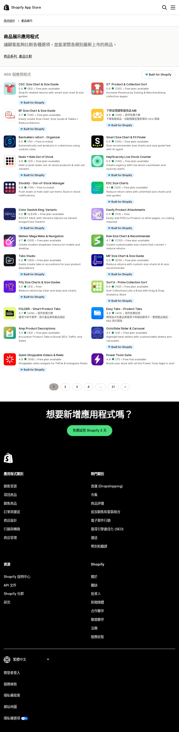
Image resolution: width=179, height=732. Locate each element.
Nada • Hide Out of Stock (36, 157)
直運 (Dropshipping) (107, 486)
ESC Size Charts (117, 183)
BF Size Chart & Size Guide (37, 110)
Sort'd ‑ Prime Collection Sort (126, 282)
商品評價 (97, 503)
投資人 (96, 594)
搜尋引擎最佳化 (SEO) (107, 529)
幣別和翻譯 (99, 546)
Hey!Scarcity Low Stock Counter (128, 157)
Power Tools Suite (118, 355)
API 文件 (10, 585)
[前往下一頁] (125, 386)
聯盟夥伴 (97, 619)
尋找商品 (10, 495)
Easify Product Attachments (125, 210)
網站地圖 (10, 707)
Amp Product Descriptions (37, 328)
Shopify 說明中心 (17, 577)
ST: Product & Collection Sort (126, 84)
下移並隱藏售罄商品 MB (121, 110)
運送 (94, 538)
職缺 (94, 585)
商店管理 (10, 538)
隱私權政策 (12, 695)
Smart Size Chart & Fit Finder (126, 137)
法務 (94, 628)
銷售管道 (10, 486)
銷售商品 (10, 503)
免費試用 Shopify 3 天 (90, 430)
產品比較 (25, 56)
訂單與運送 (12, 512)
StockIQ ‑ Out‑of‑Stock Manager (42, 183)
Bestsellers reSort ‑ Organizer (39, 137)
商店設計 (10, 520)
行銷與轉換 (12, 529)
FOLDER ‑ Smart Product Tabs (40, 309)
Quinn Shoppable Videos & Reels (41, 355)
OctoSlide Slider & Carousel (125, 328)
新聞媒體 (97, 602)
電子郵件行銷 (100, 520)
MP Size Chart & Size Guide (125, 256)
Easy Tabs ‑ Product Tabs (124, 309)
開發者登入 (12, 673)
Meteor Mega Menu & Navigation (41, 236)
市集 (94, 495)
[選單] (173, 7)
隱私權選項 (12, 718)
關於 (94, 577)
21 (113, 387)
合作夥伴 (97, 611)
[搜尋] (164, 7)
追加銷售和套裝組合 (105, 512)
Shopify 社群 (14, 594)
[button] (46, 94)
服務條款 (10, 684)
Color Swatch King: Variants (38, 210)
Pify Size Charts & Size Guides (39, 282)
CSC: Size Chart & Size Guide (39, 84)
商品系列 (10, 56)
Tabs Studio (27, 256)
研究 (7, 602)
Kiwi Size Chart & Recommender (128, 236)
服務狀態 (97, 637)
